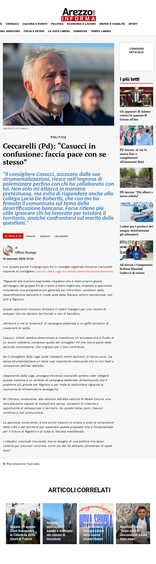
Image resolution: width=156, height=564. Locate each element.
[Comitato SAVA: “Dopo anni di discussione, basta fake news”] (133, 523)
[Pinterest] (145, 61)
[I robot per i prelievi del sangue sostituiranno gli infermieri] (136, 212)
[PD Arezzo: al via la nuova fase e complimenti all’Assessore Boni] (136, 135)
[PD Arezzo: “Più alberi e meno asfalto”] (136, 178)
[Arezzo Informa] (78, 14)
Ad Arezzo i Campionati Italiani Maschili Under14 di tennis (136, 268)
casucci (45, 236)
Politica (58, 137)
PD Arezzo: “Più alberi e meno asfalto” (136, 194)
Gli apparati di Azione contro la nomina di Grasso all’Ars (135, 115)
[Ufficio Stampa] (9, 251)
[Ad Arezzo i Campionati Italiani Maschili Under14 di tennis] (136, 250)
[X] (136, 61)
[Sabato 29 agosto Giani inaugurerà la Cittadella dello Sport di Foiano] (23, 523)
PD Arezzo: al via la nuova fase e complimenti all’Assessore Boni (133, 156)
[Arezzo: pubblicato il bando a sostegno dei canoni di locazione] (60, 523)
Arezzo (31, 236)
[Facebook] (127, 61)
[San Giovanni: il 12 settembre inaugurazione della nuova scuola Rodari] (96, 523)
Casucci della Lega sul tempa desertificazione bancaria (74, 271)
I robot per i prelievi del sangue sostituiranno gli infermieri (136, 230)
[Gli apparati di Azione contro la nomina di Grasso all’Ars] (136, 97)
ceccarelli (61, 236)
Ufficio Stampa (25, 252)
